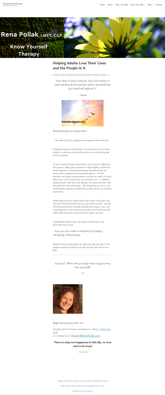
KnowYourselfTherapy (12, 3)
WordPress (89, 391)
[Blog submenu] (152, 4)
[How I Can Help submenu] (144, 4)
